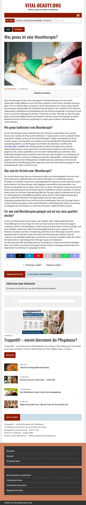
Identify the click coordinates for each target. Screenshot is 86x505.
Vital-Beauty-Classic (13, 461)
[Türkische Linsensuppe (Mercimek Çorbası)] (11, 369)
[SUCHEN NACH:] (69, 20)
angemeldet (19, 288)
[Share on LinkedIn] (29, 256)
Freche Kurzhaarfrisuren (14, 480)
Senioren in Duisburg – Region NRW (18, 432)
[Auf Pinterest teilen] (38, 256)
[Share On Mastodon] (74, 256)
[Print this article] (56, 256)
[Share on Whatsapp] (65, 256)
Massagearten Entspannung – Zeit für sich (21, 430)
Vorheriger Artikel (33, 265)
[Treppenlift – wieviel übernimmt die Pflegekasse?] (43, 332)
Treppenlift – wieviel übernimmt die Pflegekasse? (40, 340)
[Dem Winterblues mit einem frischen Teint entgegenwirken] (11, 394)
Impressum (9, 456)
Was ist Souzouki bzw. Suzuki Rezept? (18, 475)
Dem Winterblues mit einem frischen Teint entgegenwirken (40, 392)
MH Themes (29, 503)
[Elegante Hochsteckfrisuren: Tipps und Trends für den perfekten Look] (11, 406)
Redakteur (12, 89)
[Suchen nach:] (43, 301)
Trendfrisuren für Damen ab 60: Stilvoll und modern (25, 427)
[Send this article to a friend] (47, 256)
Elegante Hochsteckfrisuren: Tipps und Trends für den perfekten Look (44, 404)
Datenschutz (10, 451)
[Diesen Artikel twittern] (20, 256)
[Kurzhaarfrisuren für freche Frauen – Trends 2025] (11, 382)
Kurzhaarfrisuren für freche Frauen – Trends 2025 (37, 379)
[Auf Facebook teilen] (11, 256)
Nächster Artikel (53, 265)
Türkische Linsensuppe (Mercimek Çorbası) (34, 367)
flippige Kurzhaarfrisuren (14, 490)
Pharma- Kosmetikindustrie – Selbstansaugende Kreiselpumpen (30, 435)
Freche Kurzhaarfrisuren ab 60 (16, 485)
